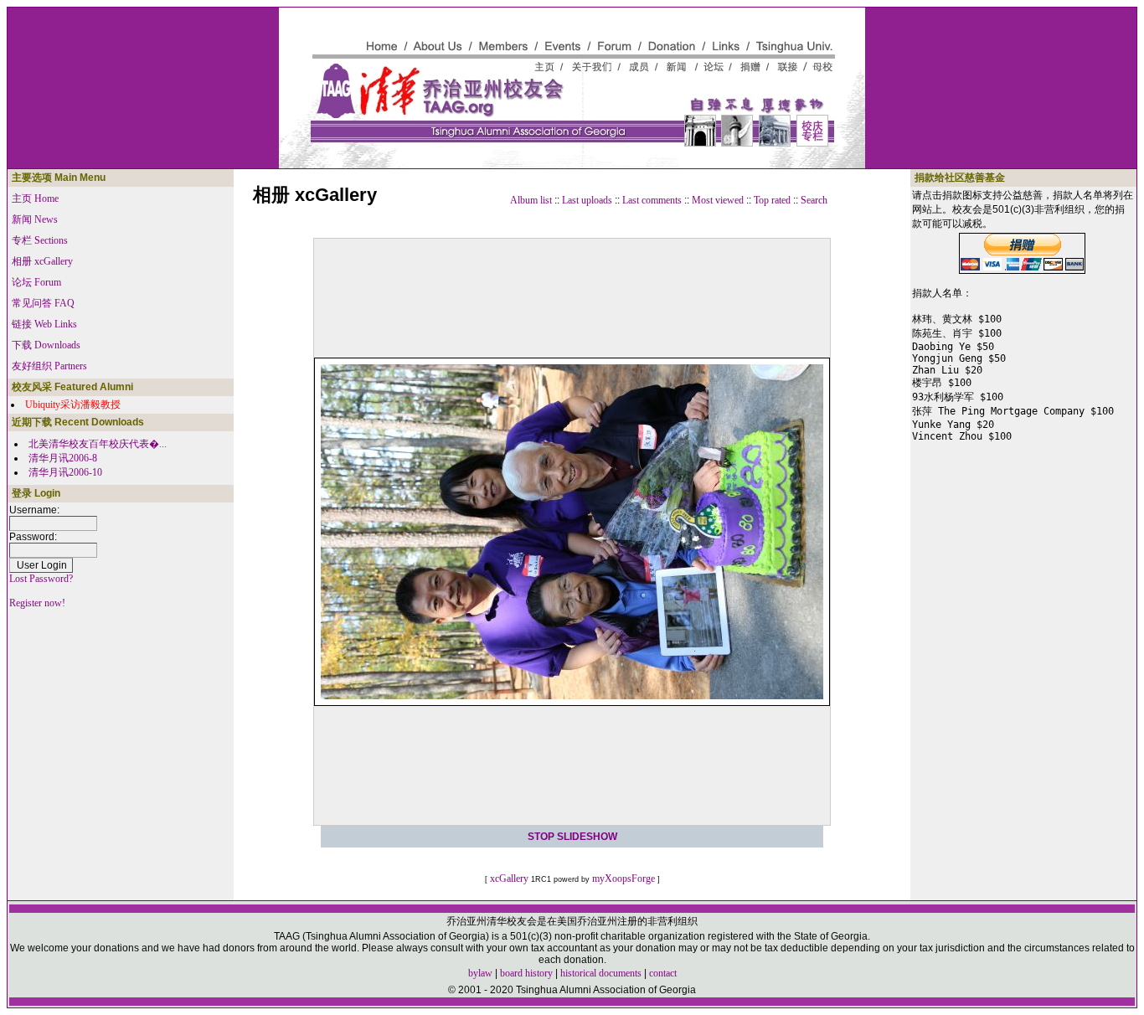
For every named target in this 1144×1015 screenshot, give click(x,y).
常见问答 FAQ (43, 303)
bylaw (480, 973)
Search (814, 200)
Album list (531, 200)
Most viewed (718, 200)
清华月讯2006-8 (62, 458)
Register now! (37, 603)
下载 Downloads (46, 345)
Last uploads (587, 200)
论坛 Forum (36, 282)
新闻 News (35, 219)
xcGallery (509, 878)
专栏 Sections (40, 240)
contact (663, 973)
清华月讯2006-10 (65, 472)
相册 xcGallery (42, 261)
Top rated (772, 200)
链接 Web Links (44, 324)
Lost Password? (41, 579)
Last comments (652, 200)
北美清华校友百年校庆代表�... (97, 444)
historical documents (601, 973)
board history (526, 973)
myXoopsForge (623, 878)
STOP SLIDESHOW (572, 836)
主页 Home (35, 198)
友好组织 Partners (49, 366)
